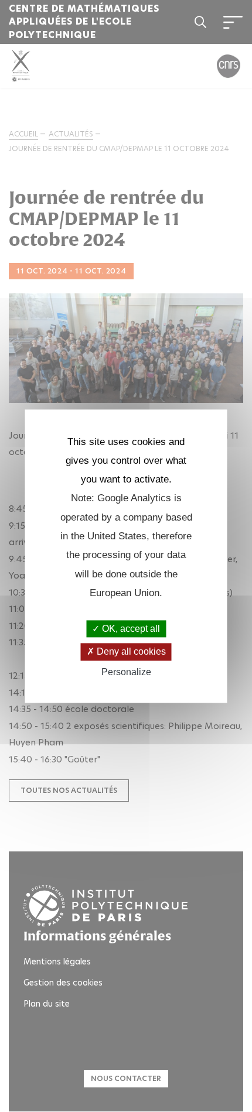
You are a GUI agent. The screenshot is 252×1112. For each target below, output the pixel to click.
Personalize (126, 672)
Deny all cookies (130, 652)
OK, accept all (130, 629)
